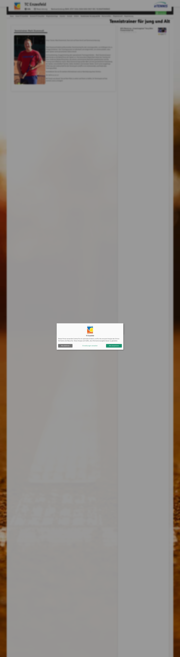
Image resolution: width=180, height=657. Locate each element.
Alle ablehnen (65, 345)
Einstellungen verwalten (90, 345)
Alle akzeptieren (114, 345)
